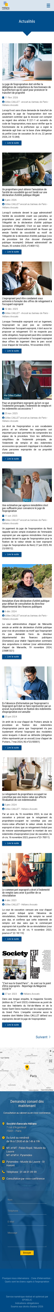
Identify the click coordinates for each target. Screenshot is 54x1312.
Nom (10, 1199)
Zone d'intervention (40, 1278)
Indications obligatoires (27, 1303)
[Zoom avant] (50, 1051)
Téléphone (13, 1210)
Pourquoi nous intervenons (15, 1278)
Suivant (41, 1037)
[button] (27, 1067)
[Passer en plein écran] (50, 1061)
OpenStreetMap (47, 1090)
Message (12, 1232)
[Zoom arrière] (50, 1055)
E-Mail (11, 1221)
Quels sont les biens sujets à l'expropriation (27, 1281)
